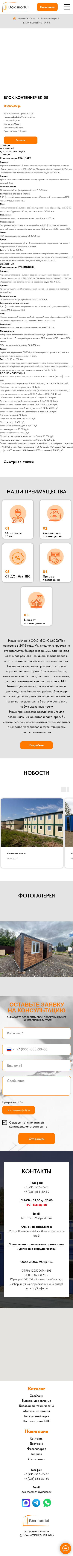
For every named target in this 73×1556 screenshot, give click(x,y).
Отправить (36, 1139)
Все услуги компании (36, 1531)
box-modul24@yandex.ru (36, 1218)
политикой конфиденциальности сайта (28, 1124)
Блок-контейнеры (49, 18)
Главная (21, 18)
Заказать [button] (20, 140)
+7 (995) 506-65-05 (36, 1187)
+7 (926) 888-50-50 (36, 1191)
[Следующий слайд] (70, 949)
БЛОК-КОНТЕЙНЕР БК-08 (36, 22)
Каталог (33, 18)
